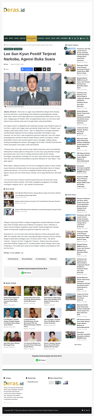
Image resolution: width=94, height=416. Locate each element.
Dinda (6, 64)
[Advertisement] (62, 21)
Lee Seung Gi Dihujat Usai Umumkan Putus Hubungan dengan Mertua (32, 344)
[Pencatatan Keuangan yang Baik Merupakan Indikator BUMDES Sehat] (71, 168)
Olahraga (41, 38)
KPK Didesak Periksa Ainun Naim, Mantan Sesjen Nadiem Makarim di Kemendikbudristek (83, 157)
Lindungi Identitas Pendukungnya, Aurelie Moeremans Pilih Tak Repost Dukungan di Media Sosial (32, 323)
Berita (11, 38)
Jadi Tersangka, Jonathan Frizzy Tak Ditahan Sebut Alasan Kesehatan (52, 321)
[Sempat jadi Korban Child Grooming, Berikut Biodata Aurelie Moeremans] (32, 291)
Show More (77, 344)
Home (6, 38)
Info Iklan (39, 410)
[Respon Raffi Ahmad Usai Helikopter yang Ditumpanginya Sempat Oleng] (9, 211)
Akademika (64, 38)
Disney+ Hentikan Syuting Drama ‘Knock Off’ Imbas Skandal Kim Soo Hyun (52, 344)
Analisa (47, 38)
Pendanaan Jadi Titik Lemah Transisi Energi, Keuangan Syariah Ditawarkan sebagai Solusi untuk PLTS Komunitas (83, 54)
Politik (16, 38)
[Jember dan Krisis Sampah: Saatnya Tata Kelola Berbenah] (71, 130)
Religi (53, 38)
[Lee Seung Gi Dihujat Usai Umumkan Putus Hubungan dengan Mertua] (32, 336)
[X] (7, 403)
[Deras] (14, 10)
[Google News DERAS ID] (40, 273)
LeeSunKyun (41, 259)
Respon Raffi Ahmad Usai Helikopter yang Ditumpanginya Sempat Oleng (38, 209)
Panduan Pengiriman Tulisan (50, 410)
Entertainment (31, 38)
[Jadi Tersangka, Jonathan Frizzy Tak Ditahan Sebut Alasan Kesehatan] (53, 313)
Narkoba (54, 259)
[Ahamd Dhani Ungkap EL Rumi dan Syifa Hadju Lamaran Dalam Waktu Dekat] (12, 291)
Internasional (18, 49)
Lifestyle (23, 38)
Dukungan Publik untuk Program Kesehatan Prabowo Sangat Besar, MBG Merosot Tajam (83, 69)
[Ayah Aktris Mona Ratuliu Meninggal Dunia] (12, 336)
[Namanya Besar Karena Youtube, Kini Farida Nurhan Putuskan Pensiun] (9, 203)
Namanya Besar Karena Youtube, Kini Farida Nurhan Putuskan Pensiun (37, 201)
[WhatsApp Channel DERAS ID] (26, 273)
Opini (57, 38)
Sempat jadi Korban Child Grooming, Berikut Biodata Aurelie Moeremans (32, 299)
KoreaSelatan (27, 259)
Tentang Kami (32, 410)
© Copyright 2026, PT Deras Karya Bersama (15, 410)
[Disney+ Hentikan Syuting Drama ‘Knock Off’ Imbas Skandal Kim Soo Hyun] (53, 336)
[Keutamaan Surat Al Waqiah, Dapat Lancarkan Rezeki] (51, 382)
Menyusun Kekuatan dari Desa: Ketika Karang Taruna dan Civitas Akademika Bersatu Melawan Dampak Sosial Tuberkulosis (83, 204)
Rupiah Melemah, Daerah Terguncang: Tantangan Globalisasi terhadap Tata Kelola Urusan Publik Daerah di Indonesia (83, 117)
